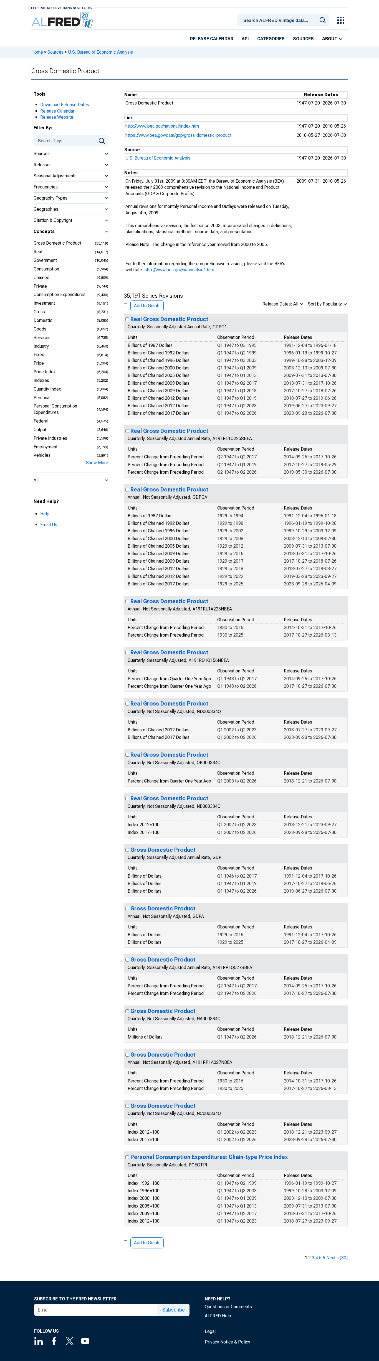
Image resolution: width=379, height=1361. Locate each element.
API (245, 38)
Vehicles (42, 455)
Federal (41, 421)
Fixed (39, 354)
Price (39, 363)
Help (44, 513)
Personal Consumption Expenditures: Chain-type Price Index (209, 1157)
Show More (97, 462)
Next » (332, 1257)
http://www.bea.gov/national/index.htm (162, 126)
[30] (344, 1257)
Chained (41, 277)
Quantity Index (47, 389)
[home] (62, 20)
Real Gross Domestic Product (169, 319)
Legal (210, 1331)
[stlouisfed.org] (61, 7)
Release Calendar (211, 38)
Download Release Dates (64, 104)
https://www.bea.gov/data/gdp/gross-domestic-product (178, 135)
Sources (303, 38)
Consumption (46, 269)
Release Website (56, 117)
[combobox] (284, 19)
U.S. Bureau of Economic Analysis (100, 52)
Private (40, 286)
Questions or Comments (228, 1306)
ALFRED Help (218, 1315)
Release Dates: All (280, 304)
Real (38, 251)
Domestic (43, 320)
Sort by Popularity (325, 304)
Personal (42, 397)
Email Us (48, 524)
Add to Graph (146, 305)
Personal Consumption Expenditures (55, 409)
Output (40, 429)
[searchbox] (284, 20)
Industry (41, 346)
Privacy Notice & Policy (227, 1342)
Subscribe (173, 1310)
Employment (45, 446)
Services (42, 337)
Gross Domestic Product (57, 243)
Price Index (45, 371)
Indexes (41, 380)
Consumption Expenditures (59, 294)
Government (45, 260)
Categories (271, 38)
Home (37, 52)
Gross (39, 311)
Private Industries (50, 438)
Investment (44, 303)
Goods (40, 329)
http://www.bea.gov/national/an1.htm (179, 269)
